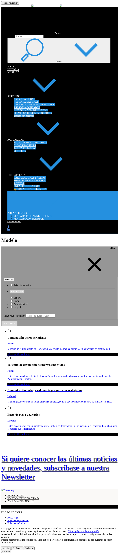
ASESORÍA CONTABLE (27, 107)
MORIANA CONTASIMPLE (29, 218)
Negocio (17, 307)
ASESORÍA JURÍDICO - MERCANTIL (34, 104)
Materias (9, 279)
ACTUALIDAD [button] (16, 139)
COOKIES (6, 551)
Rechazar (29, 548)
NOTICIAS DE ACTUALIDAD (30, 142)
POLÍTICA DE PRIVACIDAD (23, 498)
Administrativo (20, 304)
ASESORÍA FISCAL (24, 99)
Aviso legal (12, 517)
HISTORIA (13, 69)
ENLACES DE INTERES (27, 186)
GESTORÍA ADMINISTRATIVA (31, 110)
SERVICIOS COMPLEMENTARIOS (33, 113)
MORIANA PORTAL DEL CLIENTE (33, 216)
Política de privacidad (18, 520)
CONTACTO (14, 221)
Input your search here (15, 315)
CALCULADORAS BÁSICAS (30, 177)
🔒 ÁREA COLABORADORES (30, 189)
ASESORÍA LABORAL (26, 101)
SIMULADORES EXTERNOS (30, 180)
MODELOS (20, 151)
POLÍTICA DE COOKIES (20, 501)
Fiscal (16, 301)
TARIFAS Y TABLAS (25, 148)
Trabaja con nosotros (24, 115)
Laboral (17, 297)
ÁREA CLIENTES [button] (17, 213)
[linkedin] (8, 229)
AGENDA (19, 183)
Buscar (10, 36)
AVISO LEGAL (15, 495)
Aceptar (5, 548)
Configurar (17, 548)
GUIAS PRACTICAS (25, 145)
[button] (34, 33)
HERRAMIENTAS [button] (17, 175)
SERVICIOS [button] (14, 96)
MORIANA (13, 72)
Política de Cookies (16, 523)
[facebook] (8, 227)
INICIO (11, 66)
